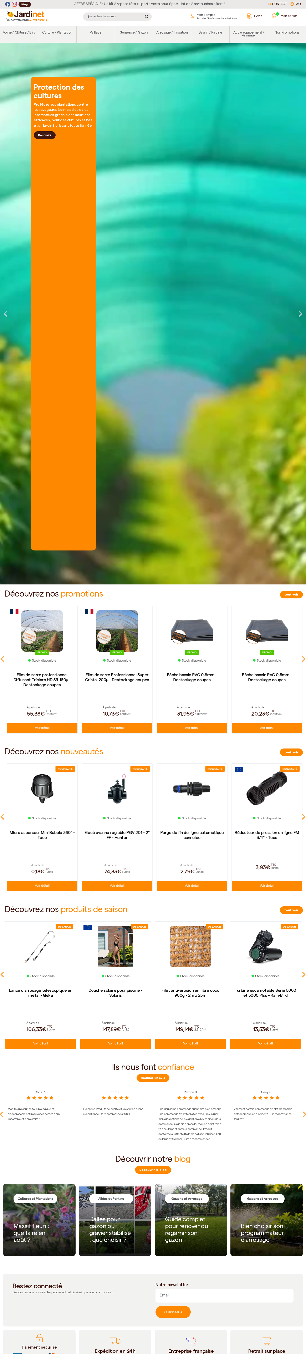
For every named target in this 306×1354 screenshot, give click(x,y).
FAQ (297, 4)
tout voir (291, 594)
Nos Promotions (287, 33)
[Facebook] (7, 4)
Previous (5, 313)
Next (300, 313)
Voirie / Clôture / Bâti (19, 33)
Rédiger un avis (153, 1077)
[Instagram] (14, 4)
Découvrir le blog (153, 1169)
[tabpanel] (153, 313)
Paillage (96, 33)
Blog (24, 4)
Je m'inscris (173, 1312)
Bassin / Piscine (210, 33)
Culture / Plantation (57, 33)
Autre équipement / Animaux (248, 34)
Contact (279, 4)
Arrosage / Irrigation (172, 33)
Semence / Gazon (134, 33)
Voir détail (40, 728)
